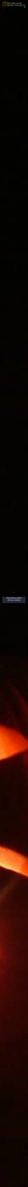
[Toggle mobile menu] (25, 7)
